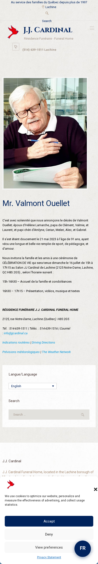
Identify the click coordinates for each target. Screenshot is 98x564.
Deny (49, 534)
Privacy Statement (49, 557)
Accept (49, 521)
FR (83, 548)
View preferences (49, 547)
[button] (90, 484)
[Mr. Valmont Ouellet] (45, 133)
